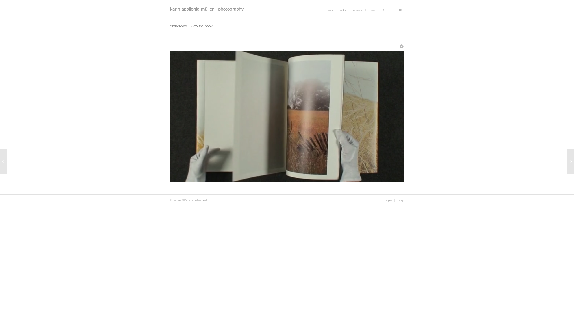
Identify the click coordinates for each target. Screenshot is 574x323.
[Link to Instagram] (400, 10)
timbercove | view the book (191, 26)
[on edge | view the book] (3, 161)
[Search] (383, 10)
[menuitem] (330, 10)
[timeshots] (570, 161)
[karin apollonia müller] (219, 10)
